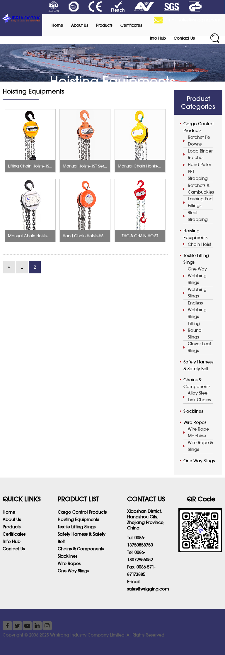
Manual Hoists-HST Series (86, 166)
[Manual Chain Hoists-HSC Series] (30, 204)
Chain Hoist (199, 244)
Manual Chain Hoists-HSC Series (38, 235)
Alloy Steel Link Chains (199, 396)
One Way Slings (199, 460)
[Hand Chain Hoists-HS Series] (85, 204)
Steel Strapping (198, 216)
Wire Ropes (194, 422)
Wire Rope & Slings (200, 446)
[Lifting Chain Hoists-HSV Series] (30, 134)
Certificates (131, 25)
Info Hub (158, 38)
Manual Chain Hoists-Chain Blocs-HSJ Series (159, 166)
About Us (79, 25)
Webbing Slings (197, 293)
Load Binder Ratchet (200, 154)
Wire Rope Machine (198, 432)
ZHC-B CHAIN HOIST (140, 235)
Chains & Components (196, 383)
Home (57, 25)
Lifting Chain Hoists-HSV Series (36, 166)
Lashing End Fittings (200, 202)
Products (104, 25)
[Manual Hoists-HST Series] (85, 134)
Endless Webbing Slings (197, 309)
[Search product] (214, 38)
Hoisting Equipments (195, 234)
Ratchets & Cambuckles (200, 188)
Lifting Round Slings (195, 330)
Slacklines (193, 411)
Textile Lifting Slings (196, 259)
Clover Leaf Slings (199, 347)
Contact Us (184, 38)
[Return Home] (21, 18)
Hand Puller (199, 164)
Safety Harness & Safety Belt (198, 365)
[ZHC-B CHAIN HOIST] (140, 204)
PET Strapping (198, 175)
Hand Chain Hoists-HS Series (89, 235)
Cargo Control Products (198, 127)
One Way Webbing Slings (197, 275)
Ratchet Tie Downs (199, 140)
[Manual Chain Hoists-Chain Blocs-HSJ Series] (140, 134)
